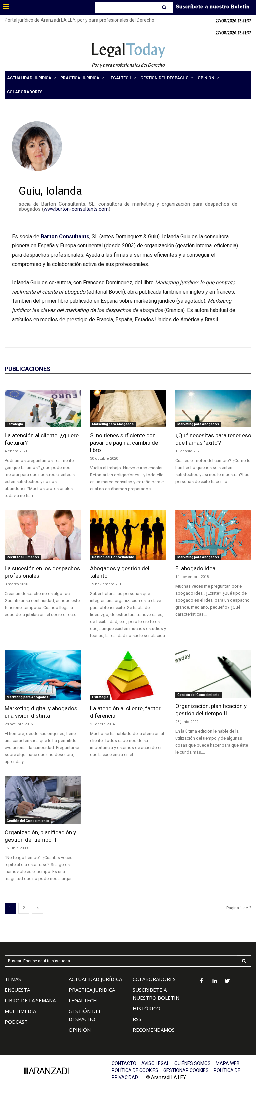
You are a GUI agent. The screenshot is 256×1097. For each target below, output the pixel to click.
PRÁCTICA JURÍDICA (92, 989)
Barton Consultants (65, 236)
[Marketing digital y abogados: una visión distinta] (43, 675)
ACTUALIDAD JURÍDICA (95, 979)
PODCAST (16, 1021)
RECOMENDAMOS (154, 1029)
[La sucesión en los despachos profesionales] (43, 535)
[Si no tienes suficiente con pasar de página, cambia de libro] (128, 408)
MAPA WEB (228, 1063)
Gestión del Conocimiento (113, 557)
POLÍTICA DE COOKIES (135, 1070)
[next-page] (37, 908)
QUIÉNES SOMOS (192, 1063)
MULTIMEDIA (20, 1011)
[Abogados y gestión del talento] (128, 535)
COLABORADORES (154, 979)
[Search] (165, 7)
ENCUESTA (17, 989)
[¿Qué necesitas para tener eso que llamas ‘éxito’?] (213, 408)
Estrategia (15, 424)
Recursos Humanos (23, 557)
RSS (137, 1019)
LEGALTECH (83, 1000)
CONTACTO (124, 1063)
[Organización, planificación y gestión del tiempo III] (213, 674)
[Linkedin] (214, 981)
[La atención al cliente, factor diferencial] (128, 675)
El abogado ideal (196, 568)
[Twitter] (227, 981)
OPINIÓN (80, 1029)
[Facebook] (201, 981)
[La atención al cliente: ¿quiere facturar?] (43, 408)
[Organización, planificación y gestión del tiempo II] (43, 800)
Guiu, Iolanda (50, 190)
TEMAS (13, 979)
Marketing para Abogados (113, 424)
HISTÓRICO (146, 1008)
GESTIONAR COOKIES (186, 1070)
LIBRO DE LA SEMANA (30, 1000)
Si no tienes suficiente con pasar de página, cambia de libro (124, 442)
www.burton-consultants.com (76, 209)
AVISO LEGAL (155, 1063)
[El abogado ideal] (213, 535)
